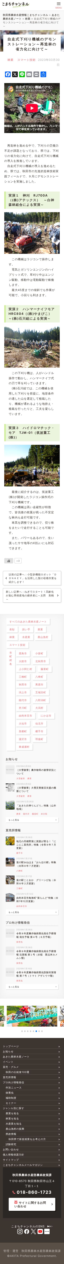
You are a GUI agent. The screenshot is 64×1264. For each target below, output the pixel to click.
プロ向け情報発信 (13, 1082)
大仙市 (23, 723)
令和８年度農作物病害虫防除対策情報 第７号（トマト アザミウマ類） (36, 974)
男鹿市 (39, 684)
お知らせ (8, 1051)
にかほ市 (46, 715)
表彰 (12, 629)
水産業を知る (14, 1123)
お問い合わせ (11, 1149)
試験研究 (11, 1144)
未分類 (44, 814)
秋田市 (23, 684)
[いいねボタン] (8, 560)
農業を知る (12, 1113)
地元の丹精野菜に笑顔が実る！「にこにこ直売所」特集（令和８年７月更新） (36, 844)
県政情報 (11, 1133)
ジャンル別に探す (13, 1108)
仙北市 (39, 723)
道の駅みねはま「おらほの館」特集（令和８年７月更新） (36, 864)
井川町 (23, 707)
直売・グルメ (11, 1066)
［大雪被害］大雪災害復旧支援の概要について (36, 789)
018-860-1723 (34, 1192)
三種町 (23, 676)
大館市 (23, 661)
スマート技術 (26, 60)
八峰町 (39, 676)
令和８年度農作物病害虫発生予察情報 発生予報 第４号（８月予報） (36, 935)
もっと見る (14, 820)
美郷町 (23, 731)
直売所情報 (9, 1077)
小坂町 (39, 653)
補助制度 (11, 1097)
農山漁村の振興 (15, 1128)
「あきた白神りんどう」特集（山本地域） (36, 807)
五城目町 (40, 692)
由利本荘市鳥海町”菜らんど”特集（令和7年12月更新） (37, 900)
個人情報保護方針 (13, 1154)
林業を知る (12, 1118)
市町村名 (10, 658)
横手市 (39, 731)
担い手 (26, 629)
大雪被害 (20, 778)
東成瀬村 (24, 746)
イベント (8, 1061)
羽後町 (39, 739)
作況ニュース (14, 1087)
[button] (2, 1018)
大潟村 (39, 707)
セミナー (11, 1102)
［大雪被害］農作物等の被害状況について (36, 772)
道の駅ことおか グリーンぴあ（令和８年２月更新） (36, 882)
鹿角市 (23, 653)
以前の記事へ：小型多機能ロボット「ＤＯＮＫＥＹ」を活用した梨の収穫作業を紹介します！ (33, 578)
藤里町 (45, 669)
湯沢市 (23, 739)
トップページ (11, 1046)
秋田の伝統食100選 (17, 1072)
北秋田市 (40, 661)
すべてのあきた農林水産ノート (28, 621)
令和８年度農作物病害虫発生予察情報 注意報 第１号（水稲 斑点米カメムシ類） (37, 954)
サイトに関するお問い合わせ (30, 1204)
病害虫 (19, 942)
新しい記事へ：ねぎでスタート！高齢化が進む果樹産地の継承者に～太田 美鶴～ (30, 595)
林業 (10, 60)
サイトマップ (11, 1159)
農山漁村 (43, 636)
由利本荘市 (25, 715)
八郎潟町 (40, 700)
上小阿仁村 (25, 669)
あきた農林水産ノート (16, 1056)
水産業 (26, 636)
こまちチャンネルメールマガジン (23, 1164)
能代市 (23, 700)
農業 (40, 629)
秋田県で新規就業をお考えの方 (27, 1139)
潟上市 (23, 692)
